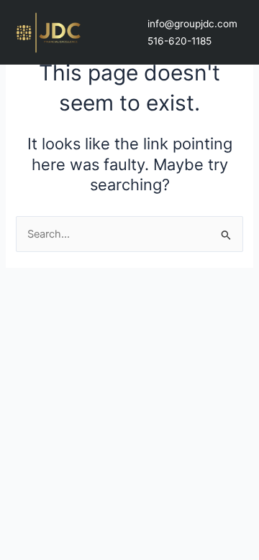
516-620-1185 (179, 41)
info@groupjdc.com (192, 23)
